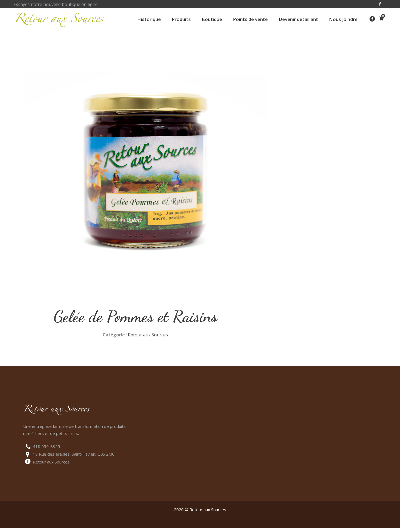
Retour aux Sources (148, 335)
